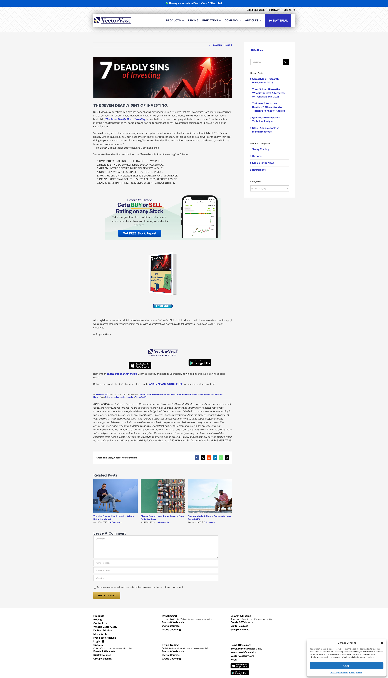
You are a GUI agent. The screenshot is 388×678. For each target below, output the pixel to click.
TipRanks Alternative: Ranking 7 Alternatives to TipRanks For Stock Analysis (268, 107)
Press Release (204, 394)
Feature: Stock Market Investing (152, 394)
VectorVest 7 (140, 397)
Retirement (259, 169)
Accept (346, 665)
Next (227, 45)
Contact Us (100, 623)
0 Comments (115, 522)
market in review (127, 397)
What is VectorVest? (105, 626)
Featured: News (174, 394)
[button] (381, 642)
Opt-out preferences (339, 672)
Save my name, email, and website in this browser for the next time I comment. (139, 587)
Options (256, 156)
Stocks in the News (263, 162)
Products (98, 615)
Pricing (97, 619)
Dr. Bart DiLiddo (102, 630)
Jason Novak (101, 394)
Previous (217, 45)
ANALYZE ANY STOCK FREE (165, 384)
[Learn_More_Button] (162, 302)
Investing (115, 397)
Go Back (258, 50)
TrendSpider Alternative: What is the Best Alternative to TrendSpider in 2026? (268, 93)
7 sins (107, 397)
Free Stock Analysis (104, 637)
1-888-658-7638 (256, 10)
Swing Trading (260, 149)
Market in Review (189, 394)
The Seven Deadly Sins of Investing (125, 119)
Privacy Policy (355, 672)
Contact (274, 10)
